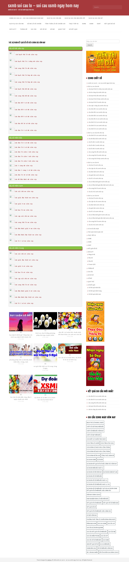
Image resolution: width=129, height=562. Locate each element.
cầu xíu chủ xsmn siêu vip (96, 225)
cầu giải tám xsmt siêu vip (96, 175)
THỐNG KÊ (23, 29)
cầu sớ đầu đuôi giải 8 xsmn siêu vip (99, 215)
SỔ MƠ (52, 29)
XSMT (99, 24)
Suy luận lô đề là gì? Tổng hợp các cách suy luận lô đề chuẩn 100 (20, 336)
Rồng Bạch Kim (91, 523)
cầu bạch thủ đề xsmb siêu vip (98, 95)
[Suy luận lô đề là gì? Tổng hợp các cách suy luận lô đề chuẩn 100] (21, 321)
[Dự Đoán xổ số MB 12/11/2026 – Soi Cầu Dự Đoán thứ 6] (45, 384)
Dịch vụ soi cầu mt (96, 18)
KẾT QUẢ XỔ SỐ (109, 24)
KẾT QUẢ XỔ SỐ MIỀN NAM (110, 503)
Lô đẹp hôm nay (92, 515)
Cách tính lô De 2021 (107, 443)
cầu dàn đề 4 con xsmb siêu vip (98, 109)
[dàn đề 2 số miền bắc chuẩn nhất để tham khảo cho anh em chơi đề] (70, 320)
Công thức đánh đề (107, 455)
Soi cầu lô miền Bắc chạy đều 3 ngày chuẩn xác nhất (20, 398)
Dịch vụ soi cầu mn (16, 24)
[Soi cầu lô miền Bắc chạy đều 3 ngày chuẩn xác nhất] (21, 384)
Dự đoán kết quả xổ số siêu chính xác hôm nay (102, 464)
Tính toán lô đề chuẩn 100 (55, 24)
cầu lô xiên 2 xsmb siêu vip (96, 142)
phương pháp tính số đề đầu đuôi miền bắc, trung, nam (20, 361)
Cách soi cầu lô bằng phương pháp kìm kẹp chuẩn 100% (45, 334)
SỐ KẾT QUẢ (73, 29)
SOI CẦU (33, 29)
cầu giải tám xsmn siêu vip (96, 208)
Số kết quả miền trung (95, 291)
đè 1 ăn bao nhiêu (92, 552)
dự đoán (100, 459)
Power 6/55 (92, 264)
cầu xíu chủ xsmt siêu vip (96, 191)
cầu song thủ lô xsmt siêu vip (97, 188)
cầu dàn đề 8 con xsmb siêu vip (98, 115)
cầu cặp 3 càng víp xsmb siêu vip (98, 105)
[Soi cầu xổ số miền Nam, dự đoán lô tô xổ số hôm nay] (70, 348)
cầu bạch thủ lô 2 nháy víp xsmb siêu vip (100, 89)
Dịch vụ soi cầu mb (54, 18)
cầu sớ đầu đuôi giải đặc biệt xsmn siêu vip (101, 218)
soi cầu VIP (104, 536)
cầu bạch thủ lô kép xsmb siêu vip (99, 99)
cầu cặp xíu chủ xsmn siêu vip (97, 201)
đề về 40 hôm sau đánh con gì (108, 552)
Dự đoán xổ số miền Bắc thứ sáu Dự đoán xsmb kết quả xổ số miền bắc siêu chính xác (102, 489)
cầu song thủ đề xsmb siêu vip (98, 152)
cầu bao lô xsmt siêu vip (96, 165)
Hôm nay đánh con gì (93, 494)
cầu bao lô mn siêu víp (23, 210)
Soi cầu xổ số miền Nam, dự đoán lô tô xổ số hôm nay (70, 359)
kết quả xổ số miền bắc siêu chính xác (99, 511)
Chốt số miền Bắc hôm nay (95, 431)
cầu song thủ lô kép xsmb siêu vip (99, 158)
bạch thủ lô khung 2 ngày (95, 422)
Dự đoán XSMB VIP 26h (110, 472)
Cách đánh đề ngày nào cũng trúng (98, 451)
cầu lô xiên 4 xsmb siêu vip (96, 148)
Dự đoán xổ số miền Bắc (94, 476)
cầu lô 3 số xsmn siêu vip (96, 211)
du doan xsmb (91, 459)
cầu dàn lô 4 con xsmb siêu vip (98, 125)
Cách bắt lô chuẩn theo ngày (96, 439)
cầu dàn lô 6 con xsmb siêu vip (98, 129)
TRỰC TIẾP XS (74, 24)
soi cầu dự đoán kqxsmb (95, 527)
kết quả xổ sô (91, 507)
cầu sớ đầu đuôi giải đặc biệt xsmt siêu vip (101, 185)
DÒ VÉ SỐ (43, 29)
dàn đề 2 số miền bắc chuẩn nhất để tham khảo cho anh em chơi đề (69, 333)
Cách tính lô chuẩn (93, 443)
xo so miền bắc (105, 544)
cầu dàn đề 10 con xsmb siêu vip (98, 119)
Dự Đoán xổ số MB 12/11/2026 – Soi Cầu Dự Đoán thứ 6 (45, 399)
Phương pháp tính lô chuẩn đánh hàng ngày (101, 519)
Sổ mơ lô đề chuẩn (34, 24)
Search (90, 45)
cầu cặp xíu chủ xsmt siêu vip (97, 168)
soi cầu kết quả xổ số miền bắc (97, 532)
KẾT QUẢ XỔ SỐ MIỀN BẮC (94, 503)
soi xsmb (106, 540)
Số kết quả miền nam (95, 294)
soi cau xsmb (102, 523)
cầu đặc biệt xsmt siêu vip (96, 172)
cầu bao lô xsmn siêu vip (96, 198)
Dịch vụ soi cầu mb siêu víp (75, 18)
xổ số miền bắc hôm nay (105, 548)
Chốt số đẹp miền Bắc (94, 435)
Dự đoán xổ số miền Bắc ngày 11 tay (98, 484)
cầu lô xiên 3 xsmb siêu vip (96, 145)
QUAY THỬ (61, 29)
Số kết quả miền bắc (95, 287)
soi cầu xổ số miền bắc (94, 540)
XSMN (91, 24)
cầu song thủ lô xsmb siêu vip (97, 155)
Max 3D (91, 258)
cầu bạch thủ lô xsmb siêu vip (97, 102)
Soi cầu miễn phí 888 (93, 536)
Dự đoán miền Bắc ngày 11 (95, 468)
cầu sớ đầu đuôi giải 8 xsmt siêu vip (99, 182)
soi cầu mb (111, 532)
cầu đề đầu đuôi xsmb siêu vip (97, 139)
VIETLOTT (12, 29)
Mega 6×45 (92, 254)
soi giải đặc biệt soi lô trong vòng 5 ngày (45, 367)
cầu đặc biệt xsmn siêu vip (96, 205)
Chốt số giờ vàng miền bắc (95, 427)
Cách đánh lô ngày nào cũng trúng (98, 447)
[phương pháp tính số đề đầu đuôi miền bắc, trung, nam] (21, 350)
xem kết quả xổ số (93, 544)
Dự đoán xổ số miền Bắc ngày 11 (97, 480)
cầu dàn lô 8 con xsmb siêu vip (98, 135)
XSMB (84, 24)
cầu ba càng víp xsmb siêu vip (97, 92)
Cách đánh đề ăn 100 (93, 455)
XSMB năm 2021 (91, 548)
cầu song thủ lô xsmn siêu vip (97, 221)
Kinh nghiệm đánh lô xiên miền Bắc (98, 499)
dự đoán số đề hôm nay (94, 472)
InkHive (49, 560)
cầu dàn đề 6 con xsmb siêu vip (98, 112)
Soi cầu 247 (111, 523)
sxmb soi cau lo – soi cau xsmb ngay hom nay (43, 5)
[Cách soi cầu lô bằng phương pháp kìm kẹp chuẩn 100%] (45, 320)
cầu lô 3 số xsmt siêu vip (96, 178)
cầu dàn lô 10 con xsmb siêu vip (98, 122)
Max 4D (91, 261)
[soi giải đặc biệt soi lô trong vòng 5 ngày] (45, 353)
